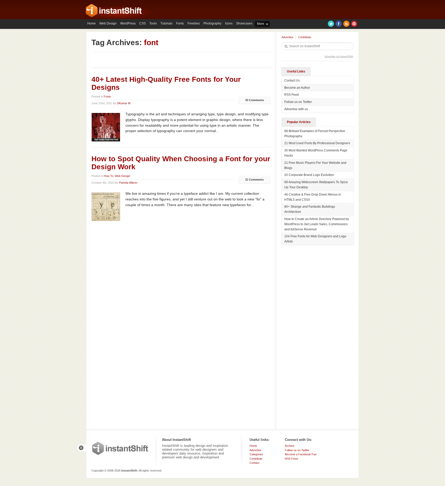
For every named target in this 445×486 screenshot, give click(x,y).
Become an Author (297, 88)
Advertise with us (296, 109)
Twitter (331, 24)
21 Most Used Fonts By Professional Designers (317, 143)
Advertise (287, 37)
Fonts (180, 23)
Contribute (304, 37)
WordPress (128, 23)
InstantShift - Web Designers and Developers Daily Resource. (114, 10)
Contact (254, 462)
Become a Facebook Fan (300, 454)
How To (108, 175)
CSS (142, 23)
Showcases (244, 23)
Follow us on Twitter (298, 102)
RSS (346, 24)
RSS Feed (291, 94)
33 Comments (254, 100)
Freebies (193, 23)
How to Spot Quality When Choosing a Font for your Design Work (180, 163)
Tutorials (166, 23)
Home (91, 23)
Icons (229, 23)
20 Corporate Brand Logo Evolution (309, 175)
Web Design (108, 23)
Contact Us (292, 80)
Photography (212, 23)
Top (81, 448)
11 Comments (254, 179)
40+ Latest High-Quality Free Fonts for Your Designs (166, 83)
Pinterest (354, 24)
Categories (256, 454)
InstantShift (120, 448)
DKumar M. (124, 103)
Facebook (339, 24)
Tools (153, 23)
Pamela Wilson (128, 182)
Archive (289, 445)
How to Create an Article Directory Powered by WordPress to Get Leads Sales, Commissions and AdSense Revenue (316, 224)
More (260, 24)
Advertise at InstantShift (338, 56)
